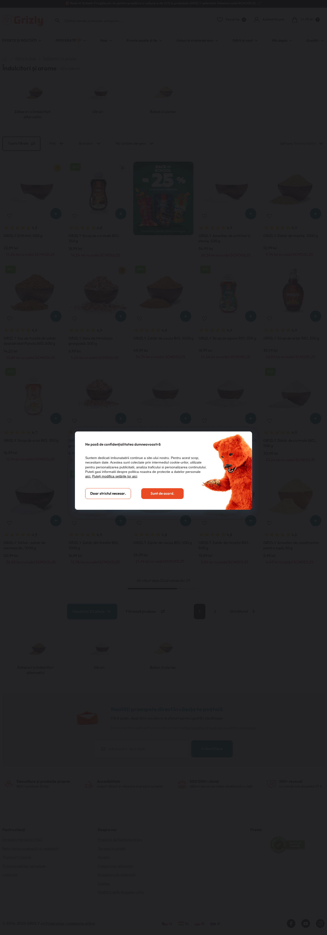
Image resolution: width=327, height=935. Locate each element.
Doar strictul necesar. (108, 494)
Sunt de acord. (162, 494)
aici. (88, 476)
